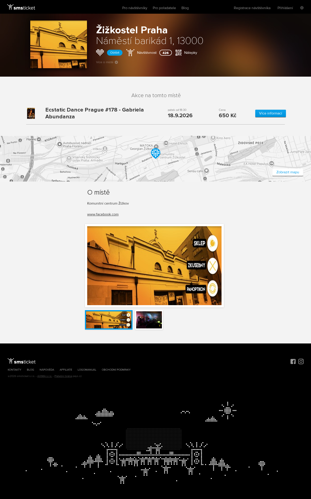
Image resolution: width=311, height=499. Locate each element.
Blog (185, 8)
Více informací (270, 113)
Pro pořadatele (164, 8)
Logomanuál (87, 370)
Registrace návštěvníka (252, 8)
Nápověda (47, 370)
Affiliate (66, 370)
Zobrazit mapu (287, 172)
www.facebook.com (103, 214)
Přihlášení (285, 8)
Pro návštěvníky (134, 8)
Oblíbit (114, 53)
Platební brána (63, 376)
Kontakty (14, 370)
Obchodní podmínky (116, 370)
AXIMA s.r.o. (44, 376)
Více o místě (104, 62)
